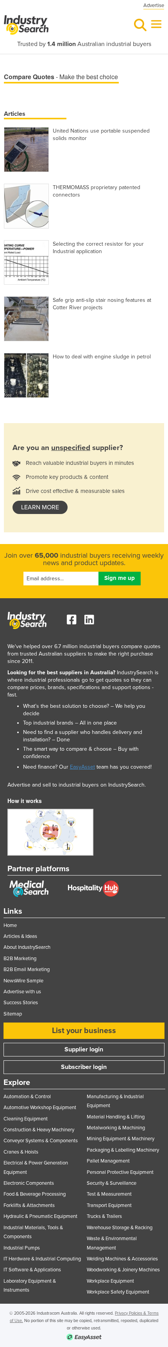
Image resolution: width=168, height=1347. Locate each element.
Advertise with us (22, 992)
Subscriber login (84, 1067)
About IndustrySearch (27, 947)
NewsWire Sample (23, 981)
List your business (84, 1030)
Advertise (153, 5)
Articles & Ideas (20, 936)
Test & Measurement (109, 1194)
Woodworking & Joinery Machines (123, 1270)
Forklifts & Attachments (29, 1205)
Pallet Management (108, 1161)
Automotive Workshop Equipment (40, 1107)
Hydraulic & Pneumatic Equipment (40, 1216)
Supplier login (83, 1049)
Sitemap (13, 1014)
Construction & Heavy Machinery (39, 1130)
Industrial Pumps (22, 1248)
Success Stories (21, 1003)
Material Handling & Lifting (116, 1117)
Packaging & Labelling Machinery (123, 1150)
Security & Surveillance (111, 1183)
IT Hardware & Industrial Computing (42, 1259)
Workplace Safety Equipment (118, 1292)
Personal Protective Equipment (120, 1172)
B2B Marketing (20, 958)
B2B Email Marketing (27, 969)
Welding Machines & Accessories (122, 1259)
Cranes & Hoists (21, 1152)
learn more (40, 507)
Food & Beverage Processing (35, 1194)
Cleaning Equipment (26, 1119)
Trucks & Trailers (104, 1216)
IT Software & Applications (32, 1270)
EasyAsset (82, 767)
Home (10, 925)
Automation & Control (27, 1097)
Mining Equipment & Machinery (120, 1139)
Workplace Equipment (110, 1281)
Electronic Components (29, 1183)
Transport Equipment (109, 1205)
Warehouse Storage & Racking (119, 1228)
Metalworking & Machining (116, 1128)
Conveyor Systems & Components (41, 1141)
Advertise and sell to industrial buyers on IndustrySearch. (76, 785)
